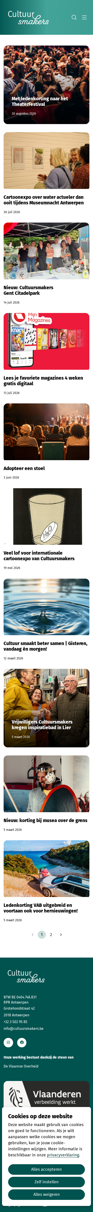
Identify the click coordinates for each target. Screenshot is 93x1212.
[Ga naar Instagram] (8, 1042)
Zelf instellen (47, 1181)
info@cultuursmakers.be (24, 1028)
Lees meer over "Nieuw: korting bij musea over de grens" (46, 793)
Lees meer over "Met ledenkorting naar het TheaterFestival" (46, 85)
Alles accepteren (46, 1169)
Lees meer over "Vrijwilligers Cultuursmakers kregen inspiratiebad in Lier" (46, 708)
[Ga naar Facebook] (21, 1042)
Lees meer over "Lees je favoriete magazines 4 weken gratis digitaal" (46, 354)
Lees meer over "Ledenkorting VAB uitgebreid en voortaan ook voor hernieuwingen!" (46, 881)
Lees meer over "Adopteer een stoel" (46, 441)
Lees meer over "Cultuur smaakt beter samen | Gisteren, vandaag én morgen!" (46, 620)
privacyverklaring (63, 1155)
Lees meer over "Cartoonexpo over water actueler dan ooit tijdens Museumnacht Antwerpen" (46, 173)
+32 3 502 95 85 (15, 1022)
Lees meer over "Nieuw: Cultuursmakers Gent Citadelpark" (46, 264)
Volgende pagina (60, 935)
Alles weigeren (46, 1194)
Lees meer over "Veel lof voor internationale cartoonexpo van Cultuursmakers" (46, 529)
